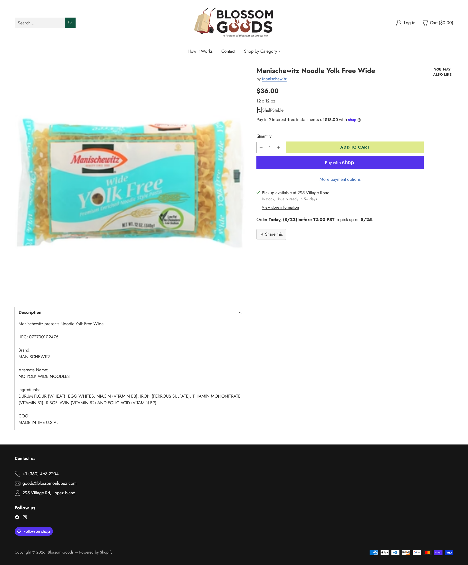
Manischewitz (274, 79)
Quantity (264, 136)
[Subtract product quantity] (261, 147)
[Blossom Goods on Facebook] (17, 518)
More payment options (340, 179)
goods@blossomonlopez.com (49, 483)
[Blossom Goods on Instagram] (25, 518)
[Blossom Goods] (234, 23)
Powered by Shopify (95, 552)
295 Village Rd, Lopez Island (48, 493)
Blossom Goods (60, 552)
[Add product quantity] (278, 147)
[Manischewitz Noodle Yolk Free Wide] (130, 182)
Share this (274, 234)
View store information (280, 207)
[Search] (70, 23)
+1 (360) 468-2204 (40, 474)
